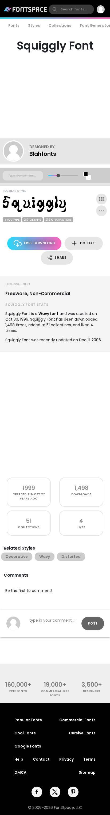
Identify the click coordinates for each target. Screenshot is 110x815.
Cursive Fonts (82, 733)
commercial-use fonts (55, 693)
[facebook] (37, 792)
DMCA (20, 772)
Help (18, 759)
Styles (34, 25)
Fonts (13, 25)
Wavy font (48, 313)
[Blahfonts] (16, 151)
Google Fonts (27, 746)
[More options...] (101, 210)
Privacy (66, 759)
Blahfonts (42, 154)
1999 (28, 488)
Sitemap (87, 772)
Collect (88, 243)
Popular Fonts (28, 720)
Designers (91, 691)
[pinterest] (73, 792)
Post (93, 623)
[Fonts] (26, 9)
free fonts (18, 691)
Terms (89, 759)
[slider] (58, 175)
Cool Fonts (25, 733)
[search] (71, 9)
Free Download (39, 243)
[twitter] (55, 792)
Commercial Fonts (77, 720)
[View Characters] (101, 199)
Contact (41, 759)
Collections (60, 25)
